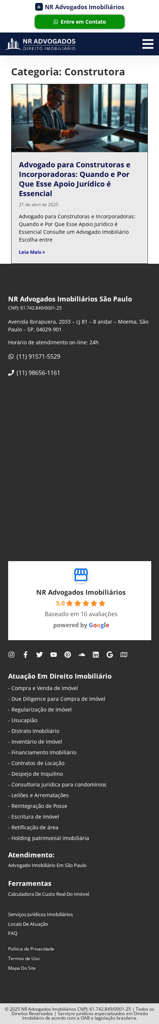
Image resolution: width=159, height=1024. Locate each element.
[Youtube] (53, 654)
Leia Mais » (32, 252)
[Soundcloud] (81, 654)
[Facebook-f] (25, 654)
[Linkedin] (95, 654)
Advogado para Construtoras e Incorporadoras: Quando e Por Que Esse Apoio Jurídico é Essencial (75, 179)
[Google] (109, 654)
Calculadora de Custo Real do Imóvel (48, 894)
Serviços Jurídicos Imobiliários (40, 914)
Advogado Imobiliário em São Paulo (47, 865)
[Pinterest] (67, 654)
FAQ (12, 933)
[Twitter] (39, 654)
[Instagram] (11, 654)
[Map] (124, 654)
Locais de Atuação (28, 924)
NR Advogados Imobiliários (81, 592)
